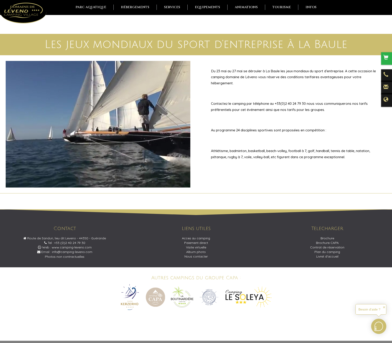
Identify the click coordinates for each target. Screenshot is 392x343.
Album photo (196, 252)
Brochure (327, 238)
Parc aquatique (91, 7)
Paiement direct (196, 243)
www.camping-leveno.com (72, 247)
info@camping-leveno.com (72, 252)
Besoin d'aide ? (369, 309)
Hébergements (135, 7)
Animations (246, 7)
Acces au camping (196, 238)
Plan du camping (327, 252)
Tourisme (281, 7)
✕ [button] (384, 307)
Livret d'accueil (327, 256)
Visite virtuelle (196, 247)
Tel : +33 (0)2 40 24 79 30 (66, 243)
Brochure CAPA (327, 243)
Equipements (207, 7)
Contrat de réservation (327, 247)
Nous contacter (196, 256)
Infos (311, 7)
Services (172, 7)
